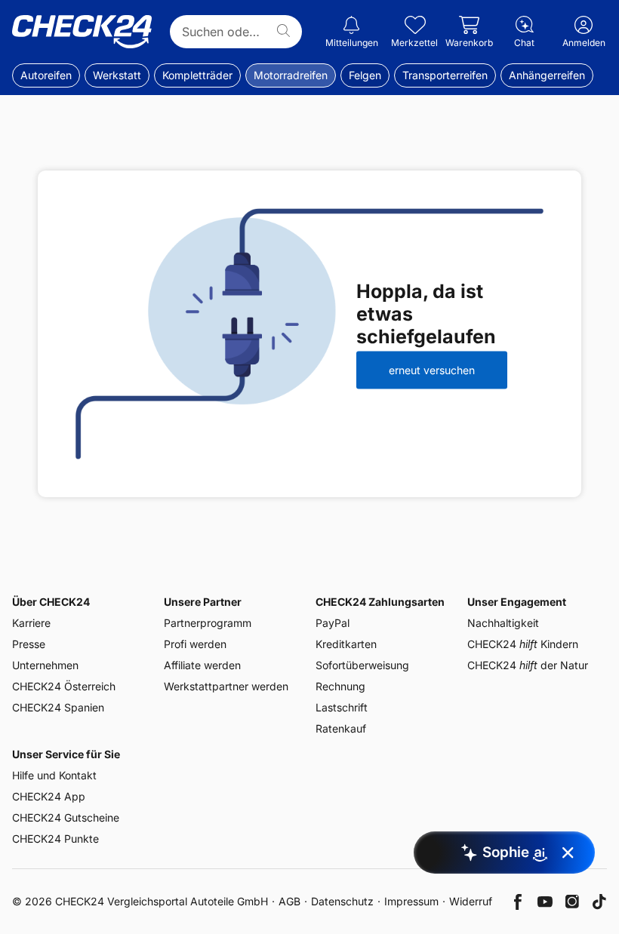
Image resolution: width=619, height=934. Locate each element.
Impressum (411, 901)
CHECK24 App (48, 796)
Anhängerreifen (547, 75)
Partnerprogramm (207, 622)
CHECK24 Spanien (58, 707)
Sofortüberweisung (362, 665)
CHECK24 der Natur (527, 665)
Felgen (365, 75)
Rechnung (340, 686)
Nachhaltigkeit (503, 622)
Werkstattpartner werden (226, 686)
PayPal (333, 622)
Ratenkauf (341, 728)
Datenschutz (342, 901)
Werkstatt (117, 75)
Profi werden (195, 644)
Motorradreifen (291, 75)
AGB (289, 901)
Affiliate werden (202, 665)
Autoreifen (46, 75)
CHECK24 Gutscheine (65, 817)
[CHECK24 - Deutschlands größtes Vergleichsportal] (82, 31)
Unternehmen (45, 665)
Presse (28, 644)
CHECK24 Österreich (63, 686)
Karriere (31, 622)
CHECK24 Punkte (55, 838)
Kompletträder (197, 75)
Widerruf (470, 901)
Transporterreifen (445, 75)
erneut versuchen (432, 370)
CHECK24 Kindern (522, 644)
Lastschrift (342, 707)
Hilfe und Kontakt (54, 775)
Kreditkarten (346, 644)
